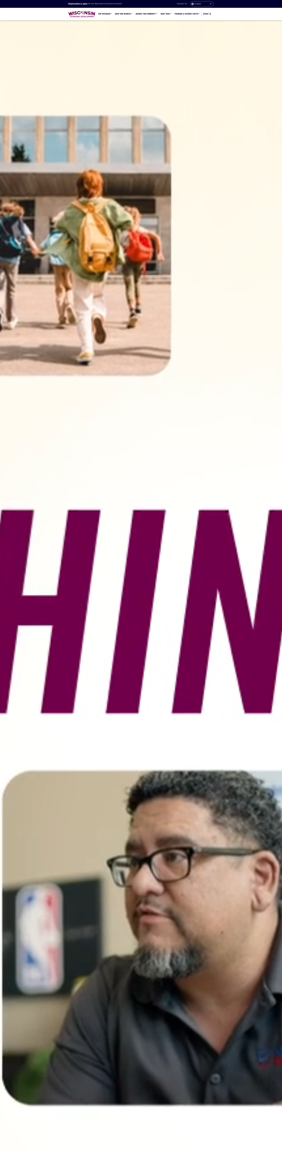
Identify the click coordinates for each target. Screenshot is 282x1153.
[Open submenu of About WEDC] (170, 14)
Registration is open (78, 4)
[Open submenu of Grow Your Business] (131, 14)
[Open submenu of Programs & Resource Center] (199, 14)
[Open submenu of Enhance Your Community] (156, 14)
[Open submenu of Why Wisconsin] (111, 14)
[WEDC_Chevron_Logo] (81, 11)
